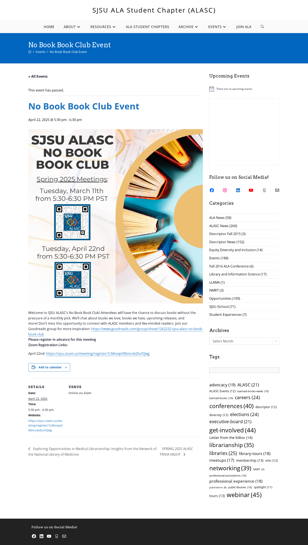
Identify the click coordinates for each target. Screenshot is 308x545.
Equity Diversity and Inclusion (232, 250)
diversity (218, 415)
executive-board (230, 421)
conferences (231, 406)
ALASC (248, 385)
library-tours (254, 453)
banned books (221, 398)
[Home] (29, 52)
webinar (244, 495)
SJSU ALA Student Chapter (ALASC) (154, 10)
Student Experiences (225, 314)
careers (247, 397)
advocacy (222, 385)
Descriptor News (222, 242)
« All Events (38, 76)
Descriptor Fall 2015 (225, 233)
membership (249, 460)
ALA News (217, 217)
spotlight (263, 487)
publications (217, 487)
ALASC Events (222, 391)
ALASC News (219, 226)
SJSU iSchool (219, 306)
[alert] (244, 88)
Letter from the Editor (230, 437)
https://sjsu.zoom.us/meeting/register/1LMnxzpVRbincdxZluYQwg (98, 353)
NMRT (214, 290)
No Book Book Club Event (68, 52)
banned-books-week (253, 391)
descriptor (266, 407)
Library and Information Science (234, 274)
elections (244, 414)
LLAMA (214, 282)
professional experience (236, 481)
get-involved (232, 430)
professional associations (227, 475)
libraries (223, 453)
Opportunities (220, 298)
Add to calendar (50, 367)
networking (230, 468)
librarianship (231, 445)
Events (214, 258)
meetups (221, 460)
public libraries (240, 487)
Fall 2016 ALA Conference (229, 266)
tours (217, 496)
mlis (271, 460)
